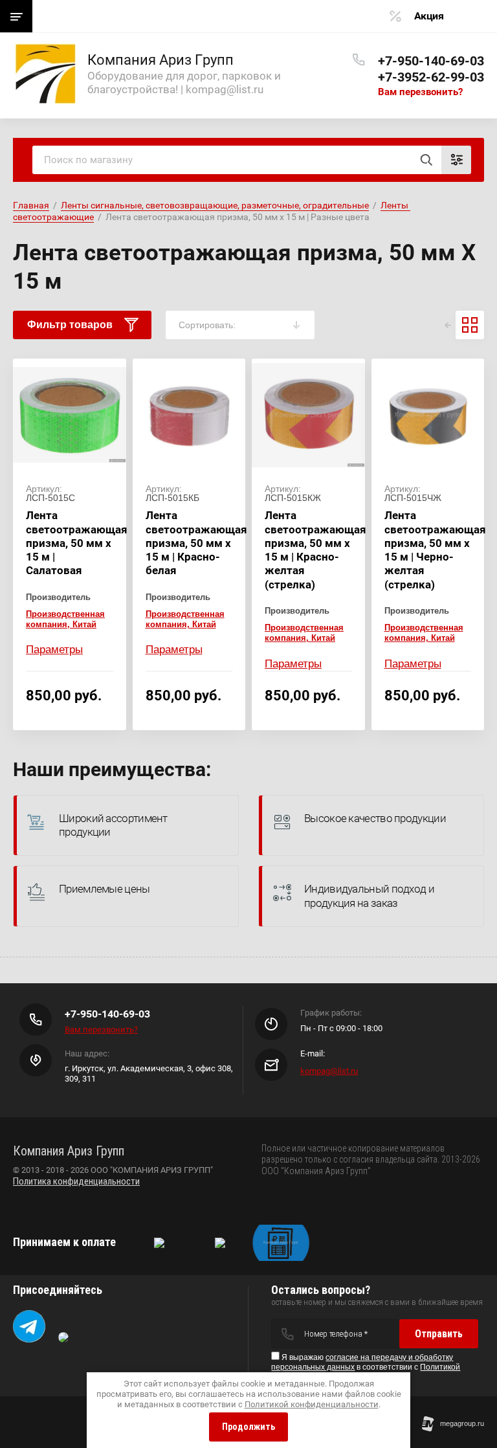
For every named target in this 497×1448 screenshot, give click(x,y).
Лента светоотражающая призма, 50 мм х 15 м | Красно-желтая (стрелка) (315, 549)
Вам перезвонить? (420, 92)
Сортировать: (207, 325)
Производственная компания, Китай (65, 619)
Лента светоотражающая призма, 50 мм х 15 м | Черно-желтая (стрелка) (435, 549)
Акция (429, 16)
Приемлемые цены (104, 888)
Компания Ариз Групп (160, 60)
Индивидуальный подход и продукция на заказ (369, 895)
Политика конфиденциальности (76, 1181)
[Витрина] (470, 325)
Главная (31, 205)
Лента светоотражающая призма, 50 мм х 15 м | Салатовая (76, 543)
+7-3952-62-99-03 (431, 77)
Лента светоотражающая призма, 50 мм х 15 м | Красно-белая (196, 543)
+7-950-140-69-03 (431, 61)
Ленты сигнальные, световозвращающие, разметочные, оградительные (215, 205)
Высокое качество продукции (375, 818)
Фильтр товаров (70, 324)
